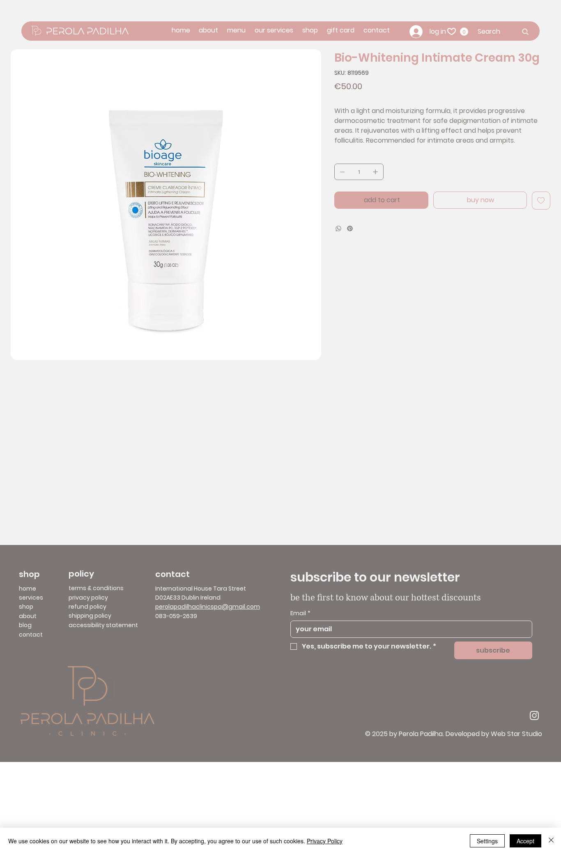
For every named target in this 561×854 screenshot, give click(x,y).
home (27, 588)
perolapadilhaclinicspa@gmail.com (207, 606)
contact (31, 634)
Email (300, 613)
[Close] (551, 840)
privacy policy (88, 597)
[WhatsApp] (338, 228)
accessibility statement (103, 625)
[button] (464, 32)
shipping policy (90, 616)
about (28, 616)
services (31, 597)
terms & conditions (96, 588)
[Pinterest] (350, 228)
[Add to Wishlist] (541, 201)
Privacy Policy (325, 841)
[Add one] (375, 172)
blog (25, 625)
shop (26, 606)
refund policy (87, 606)
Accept (525, 841)
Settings (487, 841)
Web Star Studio (516, 734)
